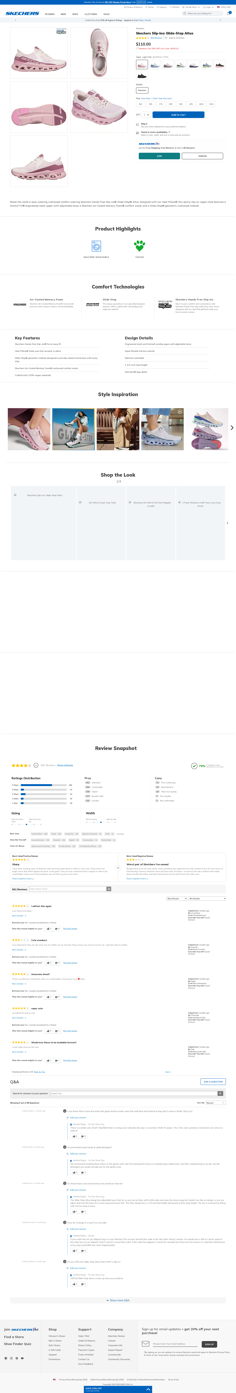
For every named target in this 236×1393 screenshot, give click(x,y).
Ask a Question (213, 1081)
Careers (112, 1340)
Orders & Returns (134, 7)
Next (168, 1072)
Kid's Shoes (54, 1345)
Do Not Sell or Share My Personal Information (146, 1380)
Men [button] (63, 14)
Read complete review (22, 878)
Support (163, 7)
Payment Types (86, 1350)
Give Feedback (85, 1364)
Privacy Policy (224, 1352)
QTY (138, 114)
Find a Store (14, 1336)
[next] (227, 523)
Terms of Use (152, 1355)
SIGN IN (202, 156)
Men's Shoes (55, 1340)
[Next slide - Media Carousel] (232, 427)
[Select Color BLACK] (142, 75)
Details (148, 20)
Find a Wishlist (85, 1354)
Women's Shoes (57, 1336)
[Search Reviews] (108, 889)
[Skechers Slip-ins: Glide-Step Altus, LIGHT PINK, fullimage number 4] (39, 161)
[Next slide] (220, 20)
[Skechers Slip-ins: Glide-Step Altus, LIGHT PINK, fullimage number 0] (39, 53)
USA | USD (226, 7)
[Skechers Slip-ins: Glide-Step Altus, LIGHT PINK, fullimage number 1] (99, 53)
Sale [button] (107, 14)
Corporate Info (115, 1345)
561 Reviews (156, 38)
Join (7, 1329)
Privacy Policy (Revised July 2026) (73, 1380)
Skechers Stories (116, 1336)
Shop (141, 20)
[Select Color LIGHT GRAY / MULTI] (194, 64)
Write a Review (65, 765)
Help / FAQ (83, 1336)
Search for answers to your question (30, 1093)
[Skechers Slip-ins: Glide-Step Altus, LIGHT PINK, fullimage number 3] (99, 107)
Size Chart (146, 98)
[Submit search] (220, 1093)
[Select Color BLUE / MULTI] (207, 64)
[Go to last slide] (15, 20)
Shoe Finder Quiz (17, 1343)
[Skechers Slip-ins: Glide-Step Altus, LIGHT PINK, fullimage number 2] (39, 107)
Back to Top (39, 1072)
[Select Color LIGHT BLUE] (155, 64)
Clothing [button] (91, 14)
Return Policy (85, 1345)
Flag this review (70, 928)
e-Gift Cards (55, 1350)
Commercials (114, 1354)
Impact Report (115, 1350)
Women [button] (49, 14)
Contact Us (83, 1359)
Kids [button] (75, 14)
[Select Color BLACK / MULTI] (220, 64)
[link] (101, 523)
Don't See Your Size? (162, 98)
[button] (208, 7)
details (149, 2)
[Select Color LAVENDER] (168, 64)
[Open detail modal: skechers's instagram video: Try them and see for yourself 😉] (162, 429)
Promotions (54, 1359)
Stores (151, 7)
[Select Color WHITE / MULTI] (181, 64)
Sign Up (209, 1344)
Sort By (200, 1103)
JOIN (159, 156)
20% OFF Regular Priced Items (118, 2)
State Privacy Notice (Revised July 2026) (107, 1380)
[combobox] (202, 13)
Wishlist (175, 7)
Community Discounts (119, 1359)
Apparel (53, 1354)
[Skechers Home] (22, 13)
